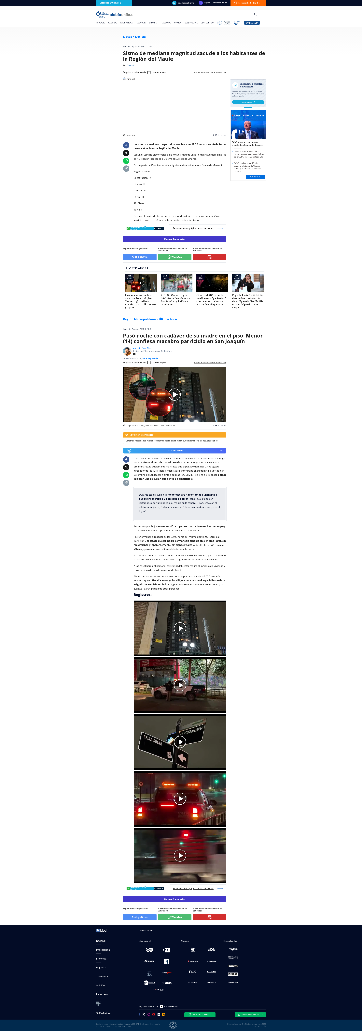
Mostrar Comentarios (174, 239)
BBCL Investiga (191, 23)
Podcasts (100, 23)
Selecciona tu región (110, 2)
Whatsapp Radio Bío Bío (252, 1014)
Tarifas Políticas (103, 1013)
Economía (141, 23)
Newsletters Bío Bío (186, 3)
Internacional (126, 23)
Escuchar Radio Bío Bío (249, 3)
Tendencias (166, 23)
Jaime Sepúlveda (150, 358)
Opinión (177, 23)
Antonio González (142, 348)
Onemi (130, 65)
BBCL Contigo (207, 23)
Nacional (112, 23)
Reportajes (102, 994)
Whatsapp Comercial (202, 1014)
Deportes (153, 23)
